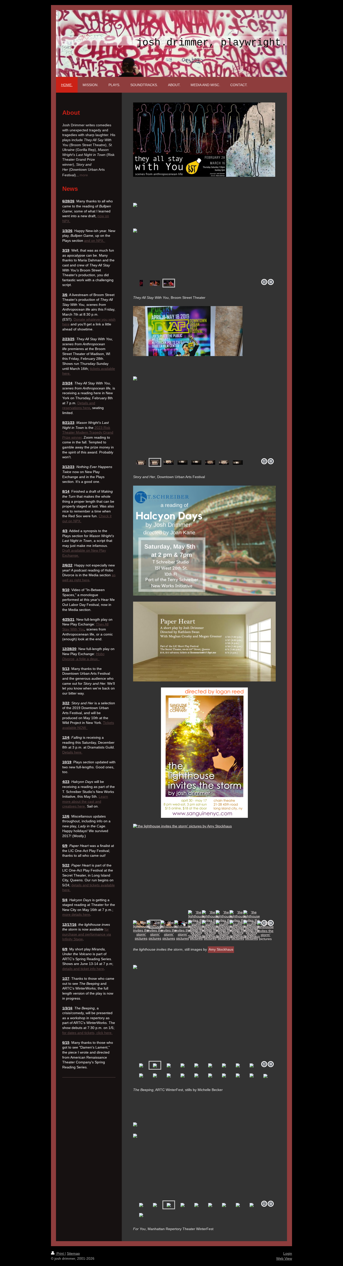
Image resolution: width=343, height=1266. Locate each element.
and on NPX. (94, 241)
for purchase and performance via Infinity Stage (86, 934)
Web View (284, 1258)
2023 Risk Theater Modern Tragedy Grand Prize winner (87, 432)
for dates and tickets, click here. (87, 1033)
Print (60, 1253)
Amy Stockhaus (221, 949)
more (84, 175)
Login (287, 1253)
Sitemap (73, 1253)
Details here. (72, 752)
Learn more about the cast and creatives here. (85, 801)
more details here (76, 914)
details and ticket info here (83, 969)
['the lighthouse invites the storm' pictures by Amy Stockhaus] (175, 871)
